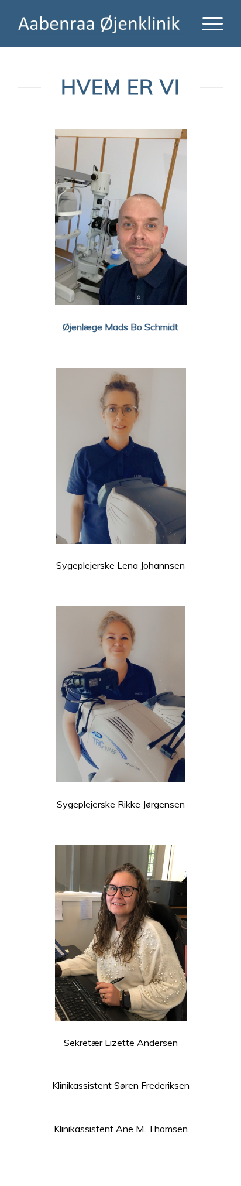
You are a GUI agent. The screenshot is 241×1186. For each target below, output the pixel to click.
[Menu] (207, 23)
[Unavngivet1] (100, 23)
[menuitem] (207, 23)
